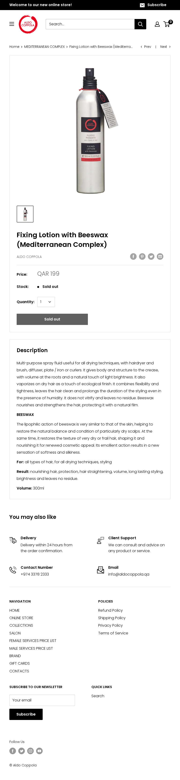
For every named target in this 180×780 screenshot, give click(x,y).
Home (14, 46)
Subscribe (156, 4)
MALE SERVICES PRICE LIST (31, 648)
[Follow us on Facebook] (12, 750)
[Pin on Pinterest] (142, 256)
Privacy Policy (110, 625)
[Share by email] (160, 256)
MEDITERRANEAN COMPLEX (44, 46)
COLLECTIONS (21, 625)
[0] (167, 24)
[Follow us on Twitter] (21, 750)
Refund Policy (110, 610)
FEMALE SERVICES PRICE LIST (32, 640)
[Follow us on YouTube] (39, 750)
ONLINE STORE (21, 618)
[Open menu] (11, 24)
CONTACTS (19, 671)
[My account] (157, 24)
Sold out (52, 319)
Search (97, 696)
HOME (14, 610)
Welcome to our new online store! (40, 4)
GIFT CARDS (19, 663)
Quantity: (25, 302)
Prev (147, 46)
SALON (15, 633)
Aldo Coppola (29, 256)
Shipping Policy (112, 618)
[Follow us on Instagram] (30, 750)
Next (163, 46)
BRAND (15, 656)
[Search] (140, 24)
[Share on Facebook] (133, 256)
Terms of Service (113, 633)
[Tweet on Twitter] (151, 256)
